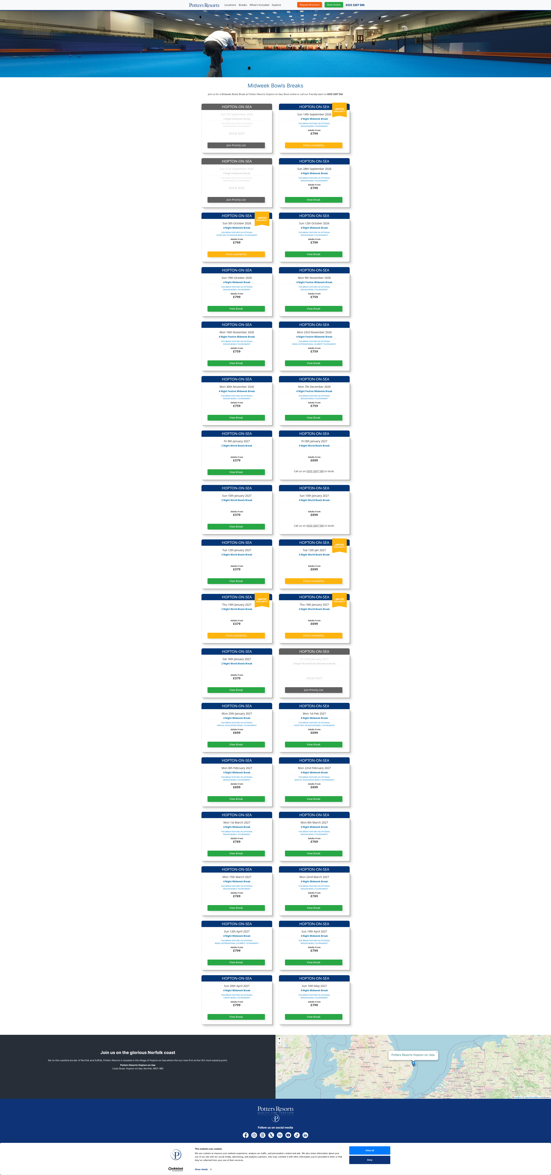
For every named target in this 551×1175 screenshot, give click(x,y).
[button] (413, 1064)
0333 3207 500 (355, 5)
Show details (201, 1169)
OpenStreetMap (532, 1097)
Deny (369, 1160)
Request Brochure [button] (309, 4)
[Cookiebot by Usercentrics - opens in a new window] (175, 1169)
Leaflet (517, 1097)
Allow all (369, 1150)
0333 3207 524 (335, 94)
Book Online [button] (334, 4)
